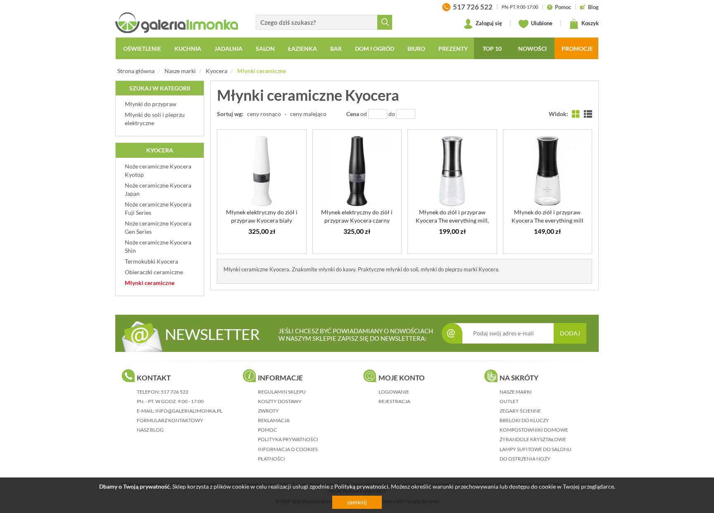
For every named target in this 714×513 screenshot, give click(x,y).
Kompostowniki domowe (534, 430)
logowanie (393, 392)
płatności (271, 459)
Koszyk (589, 23)
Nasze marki (180, 70)
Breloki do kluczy (524, 420)
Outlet (509, 401)
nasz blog (150, 430)
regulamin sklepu (282, 392)
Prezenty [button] (453, 48)
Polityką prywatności (361, 486)
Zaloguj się (488, 23)
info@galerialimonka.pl (188, 411)
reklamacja (274, 420)
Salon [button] (265, 48)
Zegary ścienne (520, 411)
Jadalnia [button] (228, 48)
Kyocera (216, 70)
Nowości (532, 48)
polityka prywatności (288, 439)
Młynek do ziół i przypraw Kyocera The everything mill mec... (547, 220)
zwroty (268, 411)
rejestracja (394, 401)
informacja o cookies (288, 449)
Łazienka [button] (302, 48)
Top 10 (492, 48)
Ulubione (541, 23)
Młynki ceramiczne (261, 70)
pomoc (267, 430)
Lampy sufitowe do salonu (535, 449)
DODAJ (570, 333)
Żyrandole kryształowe (533, 439)
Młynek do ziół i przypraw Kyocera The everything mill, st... (452, 220)
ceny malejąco (308, 113)
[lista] (588, 113)
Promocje (577, 48)
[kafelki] (576, 113)
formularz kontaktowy (170, 420)
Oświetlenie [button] (142, 48)
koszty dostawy (280, 401)
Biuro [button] (416, 48)
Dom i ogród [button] (374, 48)
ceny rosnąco (264, 113)
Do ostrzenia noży (525, 459)
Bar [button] (336, 48)
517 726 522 (174, 392)
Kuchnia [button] (187, 48)
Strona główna (136, 70)
